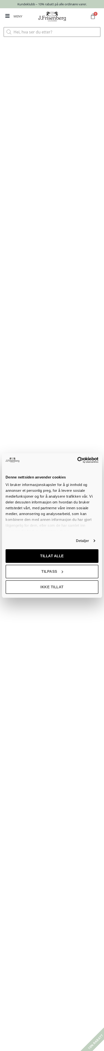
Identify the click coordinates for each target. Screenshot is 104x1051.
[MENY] (7, 16)
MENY (18, 16)
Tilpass (49, 571)
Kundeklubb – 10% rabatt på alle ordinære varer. (52, 4)
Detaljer (82, 541)
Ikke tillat (52, 587)
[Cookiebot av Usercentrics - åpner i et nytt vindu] (77, 460)
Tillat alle (52, 556)
